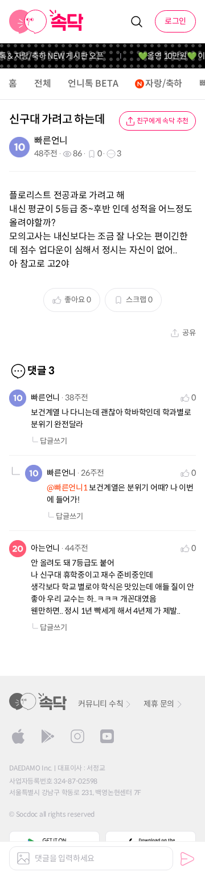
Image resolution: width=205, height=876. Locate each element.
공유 (189, 333)
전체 (42, 84)
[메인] (46, 22)
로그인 (175, 21)
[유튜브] (107, 736)
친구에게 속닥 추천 (163, 120)
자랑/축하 (163, 84)
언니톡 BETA (93, 84)
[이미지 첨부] (23, 858)
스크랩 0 (139, 300)
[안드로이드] (48, 736)
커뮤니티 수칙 (100, 704)
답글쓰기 (53, 441)
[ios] (18, 736)
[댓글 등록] (187, 858)
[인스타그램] (77, 736)
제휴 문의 (159, 704)
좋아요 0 (77, 300)
